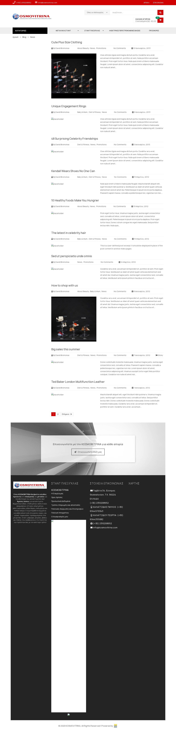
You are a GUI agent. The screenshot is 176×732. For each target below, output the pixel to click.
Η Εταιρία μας (57, 493)
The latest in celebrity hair (68, 233)
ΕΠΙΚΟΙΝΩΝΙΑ (158, 2)
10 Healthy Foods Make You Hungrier (75, 200)
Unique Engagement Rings (68, 106)
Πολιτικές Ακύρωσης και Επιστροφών (67, 509)
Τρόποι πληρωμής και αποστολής (65, 505)
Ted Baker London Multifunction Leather (78, 382)
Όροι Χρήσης (56, 497)
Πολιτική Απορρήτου (60, 512)
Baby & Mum (82, 112)
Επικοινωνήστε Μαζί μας (90, 452)
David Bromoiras (62, 48)
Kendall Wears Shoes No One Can (73, 171)
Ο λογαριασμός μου (59, 516)
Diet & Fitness (95, 112)
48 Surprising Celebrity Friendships (74, 139)
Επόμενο (65, 414)
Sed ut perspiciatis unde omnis (71, 256)
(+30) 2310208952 (23, 2)
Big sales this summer (65, 349)
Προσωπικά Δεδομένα (60, 501)
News (92, 48)
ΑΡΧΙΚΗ (146, 2)
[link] (116, 725)
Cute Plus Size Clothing (66, 42)
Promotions (101, 48)
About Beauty (83, 48)
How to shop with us (64, 285)
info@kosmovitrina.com (47, 2)
